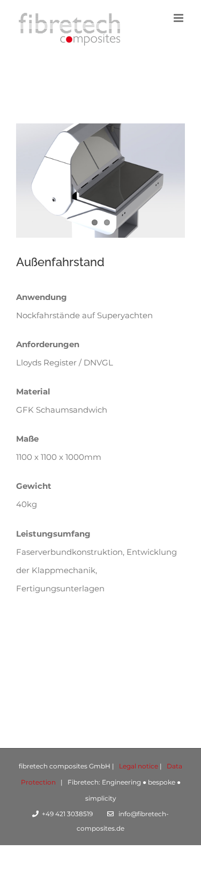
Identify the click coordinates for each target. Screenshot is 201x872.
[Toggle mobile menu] (179, 18)
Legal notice (138, 766)
